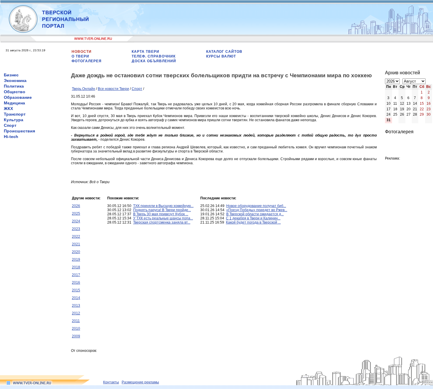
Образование (18, 97)
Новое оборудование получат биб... (256, 206)
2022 (76, 236)
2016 (76, 282)
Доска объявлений (154, 61)
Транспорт (15, 114)
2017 (76, 275)
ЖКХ (8, 108)
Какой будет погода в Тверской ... (253, 222)
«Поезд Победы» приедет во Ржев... (256, 210)
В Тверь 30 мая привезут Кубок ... (160, 214)
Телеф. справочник (154, 56)
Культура (13, 119)
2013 (76, 305)
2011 (76, 321)
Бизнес (11, 75)
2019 (76, 259)
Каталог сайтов (224, 52)
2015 (76, 290)
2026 (76, 206)
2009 (76, 336)
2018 (76, 267)
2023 (76, 229)
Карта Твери (145, 52)
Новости (82, 52)
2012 (76, 313)
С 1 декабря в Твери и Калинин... (253, 218)
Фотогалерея (87, 61)
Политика (14, 86)
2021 (76, 244)
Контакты (111, 382)
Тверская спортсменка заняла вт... (161, 222)
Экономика (15, 80)
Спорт (10, 125)
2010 (76, 328)
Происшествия (19, 131)
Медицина (14, 103)
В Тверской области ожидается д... (255, 214)
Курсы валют (221, 56)
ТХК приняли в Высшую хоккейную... (163, 206)
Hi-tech (11, 136)
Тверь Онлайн (83, 89)
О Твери (80, 56)
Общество (14, 91)
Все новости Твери (113, 89)
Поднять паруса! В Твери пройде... (162, 210)
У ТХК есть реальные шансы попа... (163, 218)
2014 (76, 298)
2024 (76, 221)
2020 (76, 252)
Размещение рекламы (140, 382)
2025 (76, 213)
